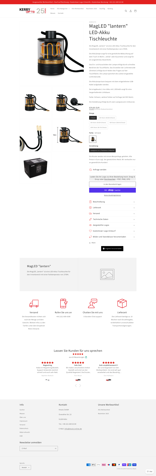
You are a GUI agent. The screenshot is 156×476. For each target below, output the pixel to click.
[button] (63, 8)
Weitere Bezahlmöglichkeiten (112, 195)
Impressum (23, 421)
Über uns (23, 417)
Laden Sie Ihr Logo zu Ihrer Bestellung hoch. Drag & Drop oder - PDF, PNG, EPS (112, 178)
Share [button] (94, 243)
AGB (21, 436)
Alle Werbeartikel (104, 410)
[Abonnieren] (55, 448)
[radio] (93, 118)
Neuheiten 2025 (103, 413)
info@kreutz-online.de (73, 429)
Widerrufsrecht (25, 432)
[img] (78, 354)
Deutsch (24, 467)
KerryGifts (123, 468)
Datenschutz (24, 428)
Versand (91, 109)
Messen (22, 413)
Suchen (22, 410)
